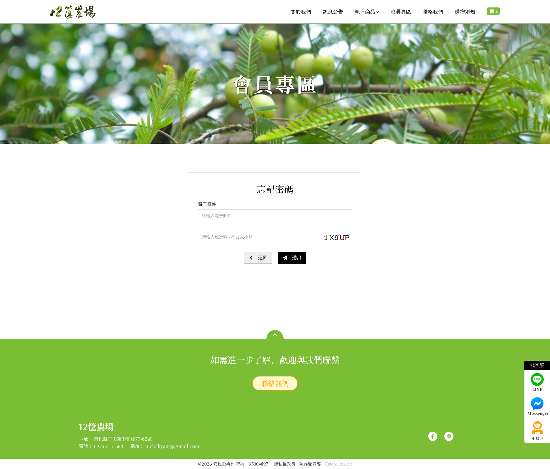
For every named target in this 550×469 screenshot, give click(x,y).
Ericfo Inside (338, 464)
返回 (263, 257)
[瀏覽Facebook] (432, 434)
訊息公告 (333, 11)
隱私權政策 (284, 464)
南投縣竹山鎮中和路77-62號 (123, 438)
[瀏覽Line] (448, 434)
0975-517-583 (108, 446)
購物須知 (465, 11)
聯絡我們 (433, 11)
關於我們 (300, 11)
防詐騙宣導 (310, 464)
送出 (297, 257)
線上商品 (365, 11)
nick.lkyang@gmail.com (172, 446)
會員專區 (400, 11)
